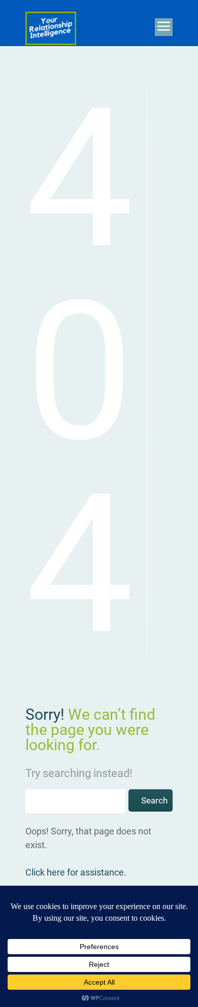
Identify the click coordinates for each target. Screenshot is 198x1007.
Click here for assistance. (75, 872)
